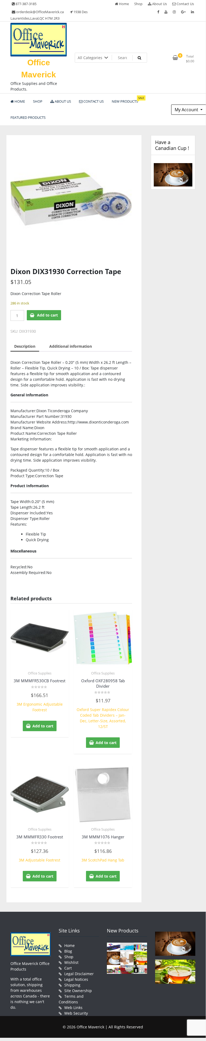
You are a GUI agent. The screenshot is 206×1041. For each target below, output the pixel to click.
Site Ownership (78, 990)
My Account (187, 110)
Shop (138, 3)
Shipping (72, 985)
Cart (68, 968)
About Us (159, 3)
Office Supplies (39, 673)
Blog (68, 951)
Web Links (73, 1007)
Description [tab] (24, 346)
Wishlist (71, 962)
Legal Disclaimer (79, 973)
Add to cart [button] (42, 725)
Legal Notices (76, 979)
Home (123, 3)
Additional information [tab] (70, 346)
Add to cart (47, 315)
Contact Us (185, 3)
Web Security (76, 1013)
